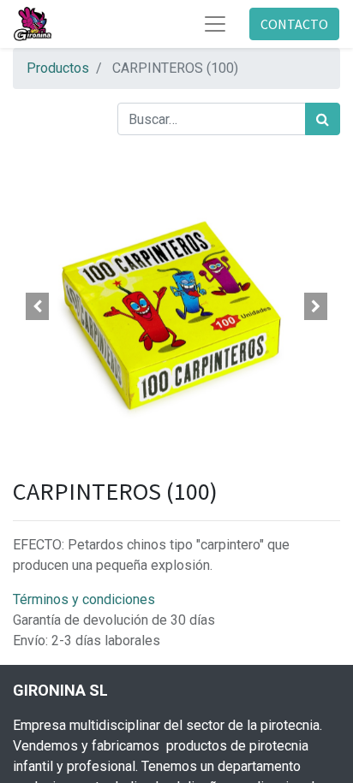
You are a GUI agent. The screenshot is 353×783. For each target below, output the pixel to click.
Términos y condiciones (84, 599)
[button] (37, 306)
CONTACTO (294, 24)
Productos (58, 68)
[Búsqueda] (322, 119)
